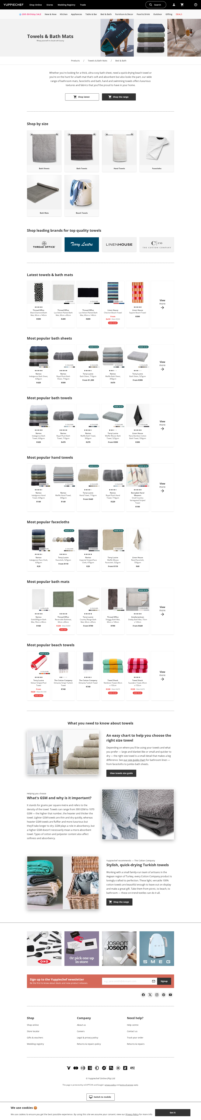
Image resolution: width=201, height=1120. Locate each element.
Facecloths (156, 168)
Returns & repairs (135, 1044)
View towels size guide (121, 773)
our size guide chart (134, 760)
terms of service (126, 1085)
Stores (49, 4)
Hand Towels (119, 168)
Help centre (132, 1025)
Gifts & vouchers (35, 1037)
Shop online (33, 1025)
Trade (84, 5)
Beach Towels (82, 213)
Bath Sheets (44, 168)
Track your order (135, 1037)
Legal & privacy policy (87, 1037)
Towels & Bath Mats (97, 60)
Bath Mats (44, 213)
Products (75, 60)
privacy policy (110, 1085)
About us (81, 1025)
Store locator (33, 1031)
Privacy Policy (132, 1114)
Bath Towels (82, 168)
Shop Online (35, 4)
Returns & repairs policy (89, 1044)
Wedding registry (35, 1044)
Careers (81, 1031)
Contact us (132, 1031)
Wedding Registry (66, 4)
